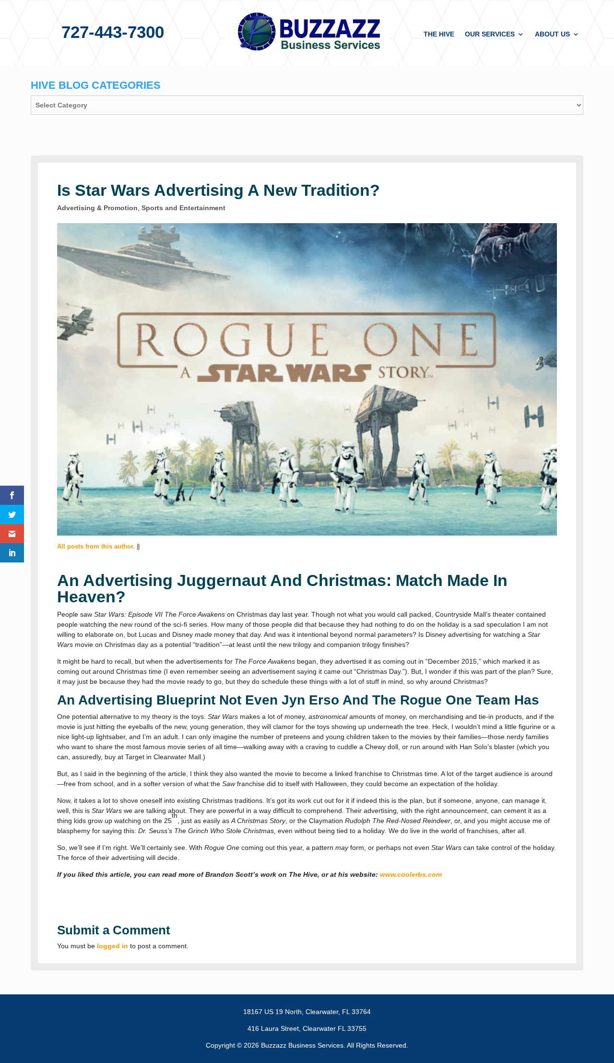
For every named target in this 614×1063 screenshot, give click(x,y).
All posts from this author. (96, 546)
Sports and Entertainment (183, 208)
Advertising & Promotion (97, 208)
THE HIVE (439, 34)
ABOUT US (552, 34)
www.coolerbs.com (411, 874)
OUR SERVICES (490, 34)
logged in (112, 946)
